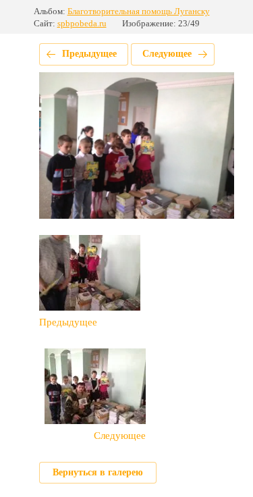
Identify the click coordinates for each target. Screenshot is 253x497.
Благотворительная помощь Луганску (138, 11)
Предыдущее (89, 54)
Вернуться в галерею (98, 472)
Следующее (167, 54)
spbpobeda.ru (82, 23)
